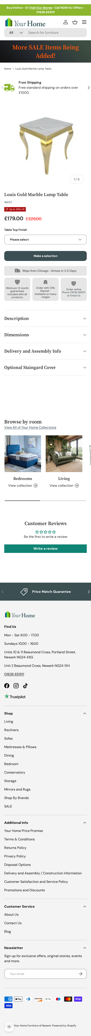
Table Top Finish (15, 230)
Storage (10, 781)
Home (7, 68)
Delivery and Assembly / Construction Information (43, 873)
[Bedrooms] (22, 453)
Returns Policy (15, 847)
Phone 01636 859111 (73, 292)
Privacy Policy (15, 856)
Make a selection (46, 256)
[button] (75, 22)
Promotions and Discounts (24, 890)
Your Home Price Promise (23, 831)
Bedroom (11, 764)
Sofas (8, 738)
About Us (11, 914)
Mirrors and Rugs (17, 789)
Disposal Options (17, 864)
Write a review (45, 548)
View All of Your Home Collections (30, 427)
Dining (9, 755)
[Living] (64, 453)
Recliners (11, 730)
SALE (8, 806)
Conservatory (14, 772)
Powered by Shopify (64, 1025)
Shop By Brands (16, 798)
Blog (7, 931)
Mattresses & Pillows (20, 747)
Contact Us (13, 923)
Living (64, 478)
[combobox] (45, 32)
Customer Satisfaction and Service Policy (36, 881)
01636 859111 (14, 674)
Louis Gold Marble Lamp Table (33, 68)
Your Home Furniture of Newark (32, 1025)
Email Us (75, 295)
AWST (8, 202)
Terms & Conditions (19, 839)
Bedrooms (22, 478)
